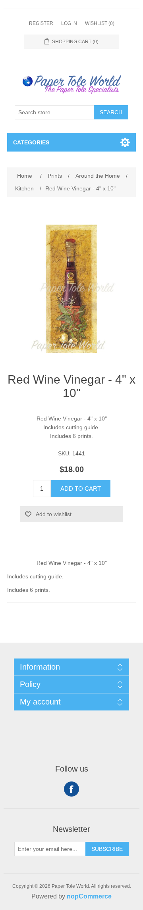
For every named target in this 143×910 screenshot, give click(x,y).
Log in (69, 23)
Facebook (71, 789)
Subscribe (107, 849)
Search (111, 112)
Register (41, 23)
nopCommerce (89, 896)
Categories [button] (31, 142)
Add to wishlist (54, 514)
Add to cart (80, 488)
